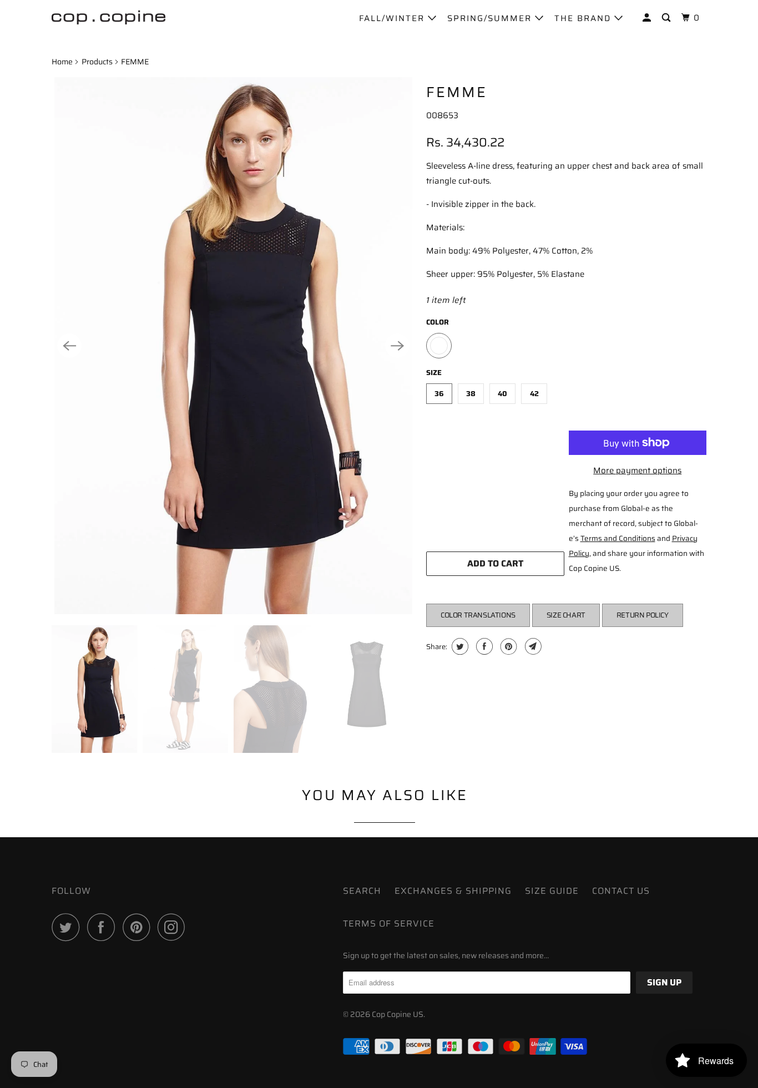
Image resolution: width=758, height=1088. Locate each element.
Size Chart (566, 615)
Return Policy (642, 615)
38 (471, 393)
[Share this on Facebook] (483, 646)
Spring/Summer (491, 18)
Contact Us (621, 891)
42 (534, 393)
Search (362, 891)
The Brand (584, 18)
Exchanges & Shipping (453, 891)
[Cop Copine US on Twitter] (68, 927)
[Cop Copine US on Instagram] (174, 927)
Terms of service (388, 923)
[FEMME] (233, 345)
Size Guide (552, 891)
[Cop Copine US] (108, 16)
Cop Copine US (397, 1014)
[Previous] (69, 345)
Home (62, 61)
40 (502, 393)
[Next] (397, 345)
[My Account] (648, 18)
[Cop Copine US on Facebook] (103, 927)
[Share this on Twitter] (458, 646)
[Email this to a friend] (532, 646)
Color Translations (478, 615)
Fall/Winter (393, 18)
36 (439, 393)
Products (97, 61)
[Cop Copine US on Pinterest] (139, 927)
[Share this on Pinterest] (507, 646)
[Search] (667, 18)
